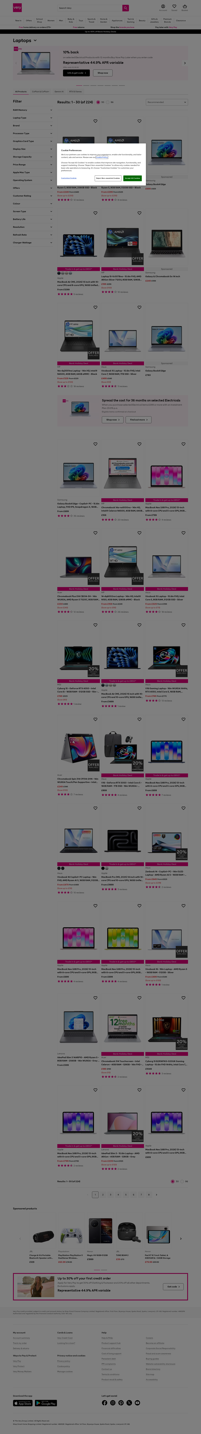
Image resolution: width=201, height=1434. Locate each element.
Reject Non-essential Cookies (108, 178)
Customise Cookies (69, 178)
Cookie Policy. (102, 157)
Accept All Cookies (132, 178)
